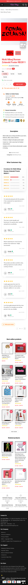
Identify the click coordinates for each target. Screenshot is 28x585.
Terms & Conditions (5, 534)
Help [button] (25, 583)
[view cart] (26, 5)
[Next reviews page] (24, 328)
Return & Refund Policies (7, 552)
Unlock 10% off (3, 578)
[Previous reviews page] (17, 328)
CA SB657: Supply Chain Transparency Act (11, 541)
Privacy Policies (5, 536)
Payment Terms (5, 550)
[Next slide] (25, 31)
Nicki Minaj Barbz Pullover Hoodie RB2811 (19, 400)
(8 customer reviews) (14, 65)
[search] (23, 5)
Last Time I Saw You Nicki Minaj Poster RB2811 (7, 482)
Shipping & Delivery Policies (7, 548)
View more (14, 431)
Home (2, 9)
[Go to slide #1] (10, 53)
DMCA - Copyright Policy (7, 539)
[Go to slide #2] (18, 53)
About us (3, 532)
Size (3, 71)
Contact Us (3, 555)
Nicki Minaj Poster (6, 12)
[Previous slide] (3, 31)
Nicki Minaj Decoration (12, 9)
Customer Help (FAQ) (6, 557)
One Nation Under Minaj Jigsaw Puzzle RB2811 (20, 357)
